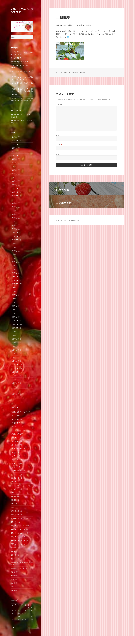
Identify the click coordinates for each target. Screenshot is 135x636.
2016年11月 (15, 368)
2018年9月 (14, 288)
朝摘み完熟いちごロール (19, 568)
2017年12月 (15, 321)
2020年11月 (15, 192)
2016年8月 (14, 379)
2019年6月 (14, 255)
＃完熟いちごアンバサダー (19, 412)
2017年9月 (14, 332)
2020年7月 (14, 207)
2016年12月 (15, 365)
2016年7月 (14, 383)
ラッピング (14, 485)
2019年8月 (14, 247)
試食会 (13, 590)
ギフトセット (15, 445)
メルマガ (14, 482)
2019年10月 (15, 240)
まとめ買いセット (16, 478)
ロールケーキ (15, 489)
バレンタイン (15, 463)
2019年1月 (14, 273)
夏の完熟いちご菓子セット (19, 518)
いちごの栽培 (15, 419)
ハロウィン (14, 467)
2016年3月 (14, 398)
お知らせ (14, 438)
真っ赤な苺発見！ (16, 58)
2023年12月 (15, 141)
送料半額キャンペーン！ (19, 115)
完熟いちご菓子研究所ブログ (22, 10)
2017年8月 (14, 335)
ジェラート (14, 456)
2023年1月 (14, 152)
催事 (12, 504)
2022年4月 (14, 166)
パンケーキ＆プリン (17, 471)
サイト (58, 154)
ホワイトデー (15, 474)
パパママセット (16, 460)
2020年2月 (14, 225)
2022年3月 (14, 170)
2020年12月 (15, 188)
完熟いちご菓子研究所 (18, 540)
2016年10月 (15, 372)
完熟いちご (14, 522)
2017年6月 (14, 343)
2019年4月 (14, 262)
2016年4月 (14, 394)
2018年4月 (14, 306)
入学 (12, 507)
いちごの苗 (14, 423)
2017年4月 (14, 350)
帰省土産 (14, 548)
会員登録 (14, 500)
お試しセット (15, 441)
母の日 (13, 579)
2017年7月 (14, 339)
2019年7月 (14, 251)
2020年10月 (15, 196)
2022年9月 (14, 159)
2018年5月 (14, 302)
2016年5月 (14, 390)
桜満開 (13, 576)
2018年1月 (14, 317)
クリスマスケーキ (16, 449)
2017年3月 (14, 354)
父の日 (13, 583)
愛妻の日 (14, 555)
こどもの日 (14, 452)
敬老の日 (14, 559)
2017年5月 (14, 346)
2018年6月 (14, 299)
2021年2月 (14, 185)
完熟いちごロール (16, 537)
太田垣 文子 (74, 72)
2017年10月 (15, 328)
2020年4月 (14, 218)
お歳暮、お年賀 (16, 434)
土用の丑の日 (15, 511)
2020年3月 (14, 221)
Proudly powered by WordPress (67, 220)
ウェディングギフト (17, 430)
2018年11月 (15, 280)
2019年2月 (14, 269)
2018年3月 (14, 310)
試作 (12, 587)
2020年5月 (14, 214)
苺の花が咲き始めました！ (19, 62)
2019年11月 (15, 236)
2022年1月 (14, 174)
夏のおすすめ (15, 515)
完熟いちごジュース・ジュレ (20, 526)
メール (59, 145)
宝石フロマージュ (16, 544)
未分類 (13, 572)
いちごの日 (14, 416)
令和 (12, 493)
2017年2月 (14, 357)
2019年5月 (14, 258)
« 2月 (12, 627)
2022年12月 (15, 155)
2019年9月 (14, 244)
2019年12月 (15, 232)
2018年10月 (15, 284)
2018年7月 (14, 295)
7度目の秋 (14, 95)
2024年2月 (14, 137)
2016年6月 (14, 387)
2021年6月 (14, 181)
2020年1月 (14, 229)
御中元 (13, 551)
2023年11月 (15, 144)
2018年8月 (14, 291)
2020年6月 (14, 210)
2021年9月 (14, 177)
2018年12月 (15, 277)
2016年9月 (14, 376)
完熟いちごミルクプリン (19, 533)
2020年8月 (14, 203)
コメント (60, 105)
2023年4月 (14, 148)
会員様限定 (14, 496)
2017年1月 (14, 361)
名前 (58, 135)
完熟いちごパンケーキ (18, 529)
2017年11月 (15, 324)
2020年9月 (14, 199)
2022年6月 (14, 163)
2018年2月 (14, 313)
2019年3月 (14, 266)
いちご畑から (15, 427)
